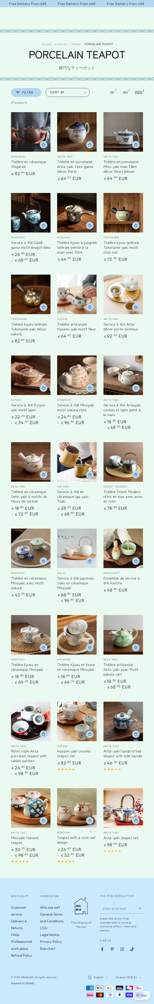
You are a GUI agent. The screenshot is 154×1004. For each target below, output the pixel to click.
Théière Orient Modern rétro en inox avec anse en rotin (122, 496)
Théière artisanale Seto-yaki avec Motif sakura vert (120, 669)
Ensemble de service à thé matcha (121, 580)
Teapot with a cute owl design (76, 840)
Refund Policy (21, 955)
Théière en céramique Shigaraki (28, 164)
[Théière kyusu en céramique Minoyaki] (31, 635)
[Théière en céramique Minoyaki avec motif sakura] (31, 548)
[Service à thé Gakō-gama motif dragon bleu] (31, 212)
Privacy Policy (51, 941)
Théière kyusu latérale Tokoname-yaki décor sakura (29, 329)
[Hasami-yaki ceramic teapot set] (77, 721)
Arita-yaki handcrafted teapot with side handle (122, 753)
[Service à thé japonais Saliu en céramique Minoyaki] (77, 548)
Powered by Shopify (22, 983)
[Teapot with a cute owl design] (77, 808)
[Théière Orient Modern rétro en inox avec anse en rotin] (123, 462)
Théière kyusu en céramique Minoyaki (27, 667)
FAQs (15, 934)
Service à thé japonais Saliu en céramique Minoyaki (75, 583)
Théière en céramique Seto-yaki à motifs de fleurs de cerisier (29, 496)
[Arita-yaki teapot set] (123, 808)
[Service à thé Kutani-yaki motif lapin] (31, 375)
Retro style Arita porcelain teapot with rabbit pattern (29, 755)
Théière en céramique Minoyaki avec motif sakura (28, 583)
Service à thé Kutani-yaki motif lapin (28, 407)
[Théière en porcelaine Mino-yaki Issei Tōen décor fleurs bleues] (123, 132)
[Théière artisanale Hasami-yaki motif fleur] (77, 294)
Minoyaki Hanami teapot (24, 840)
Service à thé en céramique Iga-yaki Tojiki (72, 496)
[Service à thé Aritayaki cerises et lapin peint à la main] (123, 375)
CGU (44, 928)
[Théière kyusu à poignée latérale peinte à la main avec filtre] (77, 212)
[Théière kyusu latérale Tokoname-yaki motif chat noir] (123, 212)
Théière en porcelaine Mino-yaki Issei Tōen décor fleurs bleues (121, 166)
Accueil (46, 44)
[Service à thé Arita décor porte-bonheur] (123, 294)
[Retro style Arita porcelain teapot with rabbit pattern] (31, 721)
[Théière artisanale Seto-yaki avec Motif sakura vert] (123, 635)
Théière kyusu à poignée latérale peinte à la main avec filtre (77, 247)
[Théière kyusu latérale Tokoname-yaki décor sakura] (31, 294)
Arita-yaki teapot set (121, 837)
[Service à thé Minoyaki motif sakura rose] (77, 375)
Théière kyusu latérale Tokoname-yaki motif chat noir (121, 247)
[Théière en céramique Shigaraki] (31, 132)
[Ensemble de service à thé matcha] (123, 548)
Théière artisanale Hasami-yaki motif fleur (76, 326)
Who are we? (50, 907)
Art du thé (60, 44)
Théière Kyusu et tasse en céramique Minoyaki (76, 667)
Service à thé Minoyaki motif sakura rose (75, 407)
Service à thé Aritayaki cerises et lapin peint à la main (122, 409)
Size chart (47, 948)
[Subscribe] (140, 908)
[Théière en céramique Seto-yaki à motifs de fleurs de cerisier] (31, 462)
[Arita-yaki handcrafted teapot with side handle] (123, 721)
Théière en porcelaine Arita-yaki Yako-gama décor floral (75, 166)
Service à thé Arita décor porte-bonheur (120, 326)
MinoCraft (27, 977)
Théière (76, 44)
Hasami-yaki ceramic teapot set (74, 753)
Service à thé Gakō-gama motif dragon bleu (31, 245)
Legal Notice (49, 934)
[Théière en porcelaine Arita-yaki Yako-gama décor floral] (77, 132)
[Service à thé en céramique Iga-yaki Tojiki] (77, 462)
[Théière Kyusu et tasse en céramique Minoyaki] (77, 635)
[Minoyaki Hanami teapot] (31, 808)
